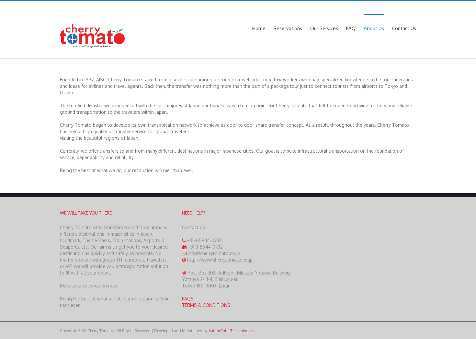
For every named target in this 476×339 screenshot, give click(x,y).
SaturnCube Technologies (231, 330)
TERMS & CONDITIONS (206, 305)
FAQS (188, 298)
